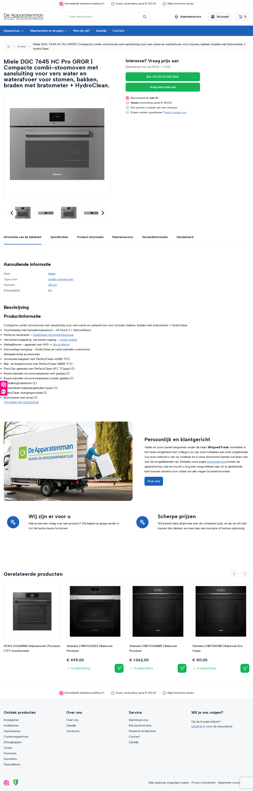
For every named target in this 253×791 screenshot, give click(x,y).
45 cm (52, 285)
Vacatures (73, 731)
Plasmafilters (12, 764)
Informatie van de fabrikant (22, 237)
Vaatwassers (12, 731)
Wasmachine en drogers (47, 30)
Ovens (21, 46)
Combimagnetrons (16, 736)
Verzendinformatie (155, 237)
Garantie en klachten (142, 731)
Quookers (10, 759)
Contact (118, 30)
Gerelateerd (185, 237)
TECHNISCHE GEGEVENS (21, 402)
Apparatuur (12, 30)
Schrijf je (196, 726)
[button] (22, 213)
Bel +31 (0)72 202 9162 (163, 76)
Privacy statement (203, 782)
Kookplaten (11, 720)
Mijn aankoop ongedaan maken (169, 782)
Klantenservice (122, 237)
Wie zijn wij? (81, 30)
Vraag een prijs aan (163, 87)
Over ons (153, 481)
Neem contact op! (176, 112)
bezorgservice (216, 461)
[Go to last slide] (12, 213)
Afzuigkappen (13, 742)
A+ (50, 290)
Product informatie (90, 237)
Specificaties (59, 237)
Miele (51, 273)
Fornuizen (10, 753)
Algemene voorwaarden (233, 782)
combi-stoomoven (60, 279)
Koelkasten (11, 725)
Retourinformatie (140, 725)
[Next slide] (102, 213)
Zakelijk (101, 30)
